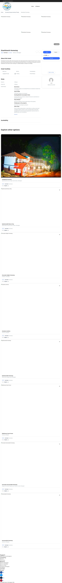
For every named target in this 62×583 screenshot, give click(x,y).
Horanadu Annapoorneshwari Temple (12, 12)
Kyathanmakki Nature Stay (8, 224)
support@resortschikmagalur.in (8, 1)
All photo (57, 44)
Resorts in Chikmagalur (4, 562)
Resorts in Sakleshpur (4, 564)
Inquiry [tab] (55, 52)
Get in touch (2, 569)
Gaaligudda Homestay (7, 179)
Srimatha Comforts (6, 331)
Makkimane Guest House (7, 433)
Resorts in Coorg (3, 565)
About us (1, 558)
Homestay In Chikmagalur (5, 566)
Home (32, 6)
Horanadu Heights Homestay (8, 275)
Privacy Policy (2, 560)
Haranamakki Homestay (7, 540)
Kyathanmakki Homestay (7, 375)
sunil (51, 83)
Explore (51, 58)
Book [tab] (47, 52)
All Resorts (38, 6)
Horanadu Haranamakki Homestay (9, 484)
